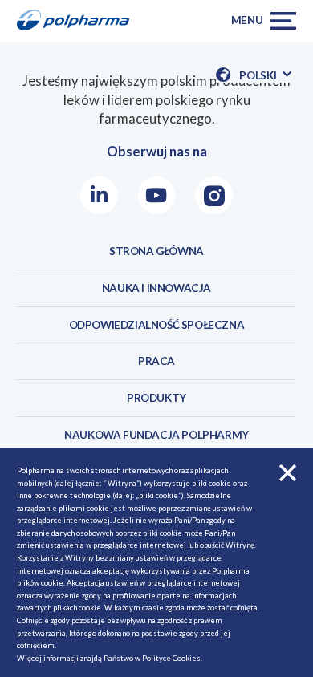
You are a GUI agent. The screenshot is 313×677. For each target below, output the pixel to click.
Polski (265, 76)
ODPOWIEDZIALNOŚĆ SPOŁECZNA (157, 324)
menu (247, 20)
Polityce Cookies (171, 658)
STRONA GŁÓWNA (156, 251)
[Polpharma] (78, 21)
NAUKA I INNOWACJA (156, 288)
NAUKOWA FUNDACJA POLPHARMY (156, 434)
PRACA (156, 361)
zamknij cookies (287, 472)
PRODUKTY (156, 397)
